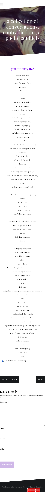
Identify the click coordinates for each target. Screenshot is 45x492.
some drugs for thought (9, 379)
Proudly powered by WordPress (12, 487)
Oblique (31, 487)
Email (2, 439)
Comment (3, 402)
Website (2, 449)
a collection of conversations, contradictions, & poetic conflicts (22, 29)
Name (3, 428)
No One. (40, 379)
